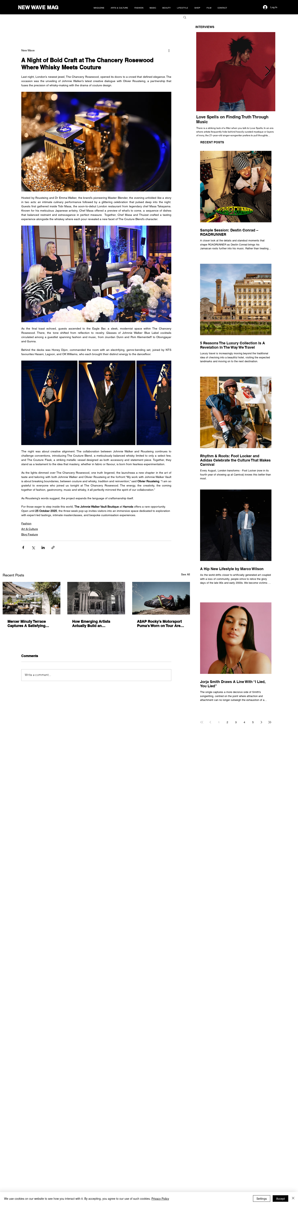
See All (185, 574)
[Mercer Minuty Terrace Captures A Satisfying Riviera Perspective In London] (31, 598)
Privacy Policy (160, 1198)
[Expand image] (49, 403)
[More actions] (168, 50)
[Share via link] (53, 547)
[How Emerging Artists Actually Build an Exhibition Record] (96, 598)
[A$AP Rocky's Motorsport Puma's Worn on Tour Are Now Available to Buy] (161, 598)
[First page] (201, 722)
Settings (261, 1198)
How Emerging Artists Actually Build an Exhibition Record (91, 623)
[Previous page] (210, 722)
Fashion (26, 523)
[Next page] (261, 722)
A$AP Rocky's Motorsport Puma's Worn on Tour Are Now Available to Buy (159, 623)
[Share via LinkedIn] (43, 547)
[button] (185, 17)
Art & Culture (29, 529)
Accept (280, 1198)
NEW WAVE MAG (38, 7)
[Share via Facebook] (23, 547)
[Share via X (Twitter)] (33, 547)
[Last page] (269, 722)
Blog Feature (29, 534)
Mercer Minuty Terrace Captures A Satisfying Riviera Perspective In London (27, 623)
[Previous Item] (204, 72)
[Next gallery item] (166, 403)
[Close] (293, 1198)
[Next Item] (268, 72)
